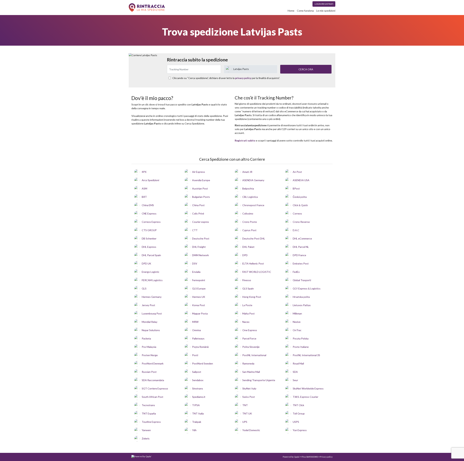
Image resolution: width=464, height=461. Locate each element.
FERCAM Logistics (152, 280)
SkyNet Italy (249, 388)
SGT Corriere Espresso (155, 388)
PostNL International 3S (306, 355)
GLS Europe (199, 288)
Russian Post (149, 371)
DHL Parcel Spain (151, 255)
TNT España (149, 413)
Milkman (297, 313)
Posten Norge (150, 355)
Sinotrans (197, 388)
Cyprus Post (249, 230)
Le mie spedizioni (325, 10)
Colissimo (247, 213)
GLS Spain (248, 288)
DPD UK (146, 263)
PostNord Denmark (152, 363)
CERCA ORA (306, 69)
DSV (194, 263)
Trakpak (196, 421)
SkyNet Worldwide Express (308, 388)
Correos (297, 213)
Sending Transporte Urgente (258, 380)
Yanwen (146, 430)
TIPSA (196, 405)
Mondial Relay (149, 321)
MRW (195, 321)
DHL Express (149, 246)
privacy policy (243, 78)
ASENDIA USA (301, 180)
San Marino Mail (251, 371)
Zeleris (146, 438)
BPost (296, 188)
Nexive (297, 321)
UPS (244, 421)
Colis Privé (198, 213)
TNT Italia (198, 413)
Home (291, 10)
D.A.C (296, 230)
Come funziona (305, 10)
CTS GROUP (149, 230)
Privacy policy (326, 457)
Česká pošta (300, 196)
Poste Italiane (301, 346)
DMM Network (200, 255)
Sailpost (196, 371)
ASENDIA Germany (253, 180)
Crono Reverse (301, 221)
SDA (295, 371)
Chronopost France (253, 205)
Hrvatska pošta (301, 296)
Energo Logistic (150, 271)
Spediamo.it (198, 396)
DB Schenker (149, 238)
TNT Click (298, 405)
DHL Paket (248, 246)
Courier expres (200, 221)
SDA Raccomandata (153, 380)
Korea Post (198, 305)
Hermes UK (198, 296)
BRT (144, 196)
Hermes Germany (151, 296)
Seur (295, 380)
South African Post (152, 396)
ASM (144, 188)
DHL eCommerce (302, 238)
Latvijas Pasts (241, 68)
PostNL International (254, 355)
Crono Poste (249, 221)
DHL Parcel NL (301, 246)
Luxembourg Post (152, 313)
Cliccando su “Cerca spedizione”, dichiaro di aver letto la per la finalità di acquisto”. (226, 78)
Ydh (194, 430)
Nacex (245, 321)
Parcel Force (249, 338)
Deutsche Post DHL (253, 238)
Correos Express (151, 221)
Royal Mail (298, 363)
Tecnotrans (148, 405)
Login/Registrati (324, 4)
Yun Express (300, 430)
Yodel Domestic (251, 430)
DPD (245, 255)
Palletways (198, 338)
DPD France (299, 255)
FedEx (296, 271)
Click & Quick (300, 205)
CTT (195, 230)
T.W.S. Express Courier (305, 396)
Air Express (198, 171)
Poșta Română (200, 346)
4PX (144, 171)
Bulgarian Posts (201, 196)
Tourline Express (151, 421)
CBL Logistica (250, 196)
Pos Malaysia (149, 346)
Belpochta (248, 188)
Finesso (246, 280)
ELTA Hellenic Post (253, 263)
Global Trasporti (302, 280)
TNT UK (247, 413)
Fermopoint (198, 280)
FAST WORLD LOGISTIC (256, 271)
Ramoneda (248, 363)
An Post (297, 171)
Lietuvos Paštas (302, 305)
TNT (245, 405)
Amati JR (247, 171)
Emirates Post (301, 263)
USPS (296, 421)
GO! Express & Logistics (306, 288)
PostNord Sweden (202, 363)
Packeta (146, 338)
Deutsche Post (200, 238)
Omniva (196, 330)
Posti (195, 355)
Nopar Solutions (151, 330)
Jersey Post (148, 305)
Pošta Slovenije (251, 346)
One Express (249, 330)
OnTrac (297, 330)
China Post (198, 205)
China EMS (148, 205)
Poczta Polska (300, 338)
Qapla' (297, 457)
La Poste (247, 305)
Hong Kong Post (251, 296)
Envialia (196, 271)
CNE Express (149, 213)
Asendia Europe (201, 180)
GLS (144, 288)
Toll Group (299, 413)
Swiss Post (248, 396)
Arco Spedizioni (150, 180)
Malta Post (248, 313)
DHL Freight (199, 246)
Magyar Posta (200, 313)
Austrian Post (200, 188)
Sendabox (197, 380)
